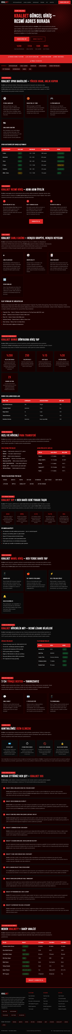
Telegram (5, 1015)
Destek (52, 2)
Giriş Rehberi (42, 65)
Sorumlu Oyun (61, 1003)
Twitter (5, 1011)
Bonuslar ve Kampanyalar (34, 1001)
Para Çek (45, 1003)
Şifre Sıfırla (45, 1009)
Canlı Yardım (61, 996)
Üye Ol (44, 998)
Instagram (13, 1011)
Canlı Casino (27, 2)
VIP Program (6, 69)
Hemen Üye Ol (36, 221)
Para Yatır (45, 1001)
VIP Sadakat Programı (33, 1003)
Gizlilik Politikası (61, 1006)
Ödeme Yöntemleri (54, 65)
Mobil (24, 69)
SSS (30, 69)
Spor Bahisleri (17, 2)
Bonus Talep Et (38, 39)
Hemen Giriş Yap (64, 2)
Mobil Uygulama (32, 1006)
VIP (47, 2)
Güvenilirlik (16, 69)
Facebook (21, 1015)
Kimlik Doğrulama (47, 1006)
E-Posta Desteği (62, 998)
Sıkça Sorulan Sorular (63, 1001)
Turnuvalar (31, 1009)
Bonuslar (36, 2)
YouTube (13, 1015)
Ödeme (42, 2)
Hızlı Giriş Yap (46, 996)
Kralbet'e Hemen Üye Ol (36, 980)
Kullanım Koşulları (62, 1009)
